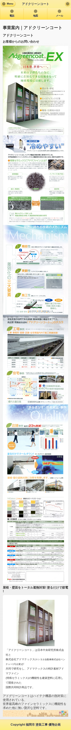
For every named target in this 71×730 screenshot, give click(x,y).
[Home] (67, 3)
